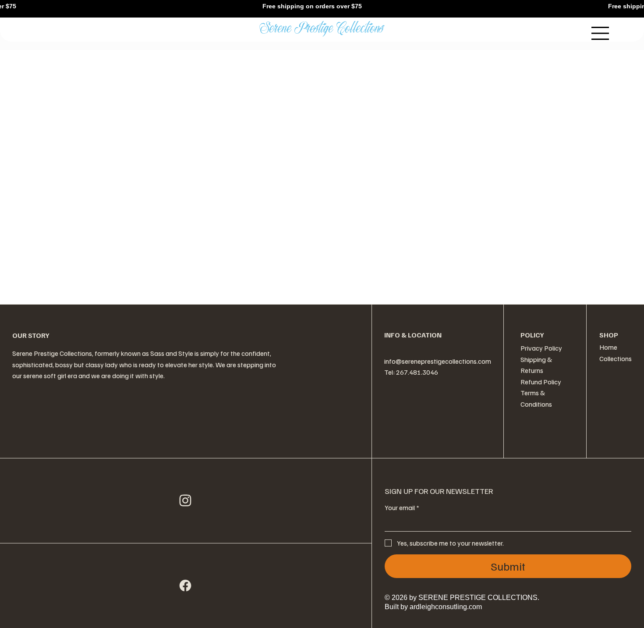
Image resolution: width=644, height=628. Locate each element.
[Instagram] (186, 500)
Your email (402, 507)
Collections (615, 358)
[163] (185, 585)
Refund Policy (540, 381)
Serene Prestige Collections (322, 29)
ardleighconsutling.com (445, 606)
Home (608, 347)
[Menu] (600, 33)
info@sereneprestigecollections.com (437, 361)
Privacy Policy (541, 348)
